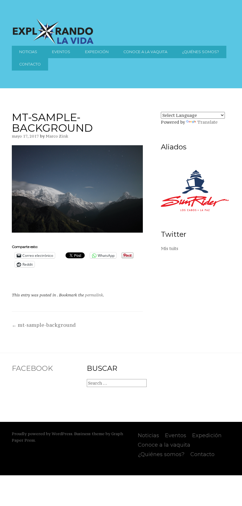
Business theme (89, 433)
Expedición (97, 52)
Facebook (32, 368)
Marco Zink (57, 136)
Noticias (28, 52)
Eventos (61, 52)
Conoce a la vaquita (145, 52)
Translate (207, 122)
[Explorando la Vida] (53, 43)
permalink (94, 295)
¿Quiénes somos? (200, 52)
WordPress (62, 433)
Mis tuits (169, 248)
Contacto (30, 64)
